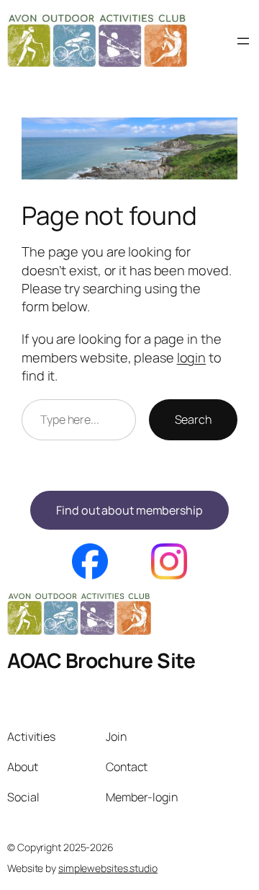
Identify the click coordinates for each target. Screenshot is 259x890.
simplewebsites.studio (108, 868)
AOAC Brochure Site (101, 660)
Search (193, 419)
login (191, 357)
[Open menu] (243, 41)
